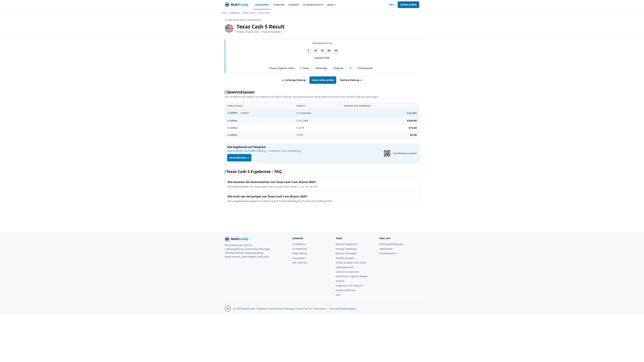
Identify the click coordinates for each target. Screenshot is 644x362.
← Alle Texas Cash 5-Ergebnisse (243, 19)
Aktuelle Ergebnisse (346, 244)
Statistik (340, 281)
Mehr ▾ (331, 4)
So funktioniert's (313, 4)
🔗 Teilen (304, 68)
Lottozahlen (262, 4)
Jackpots (294, 4)
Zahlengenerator (345, 267)
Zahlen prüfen (408, 4)
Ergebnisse (234, 12)
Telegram (338, 68)
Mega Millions (300, 253)
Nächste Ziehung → (351, 80)
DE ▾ (391, 4)
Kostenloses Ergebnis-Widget (351, 276)
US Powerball (299, 248)
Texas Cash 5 (249, 12)
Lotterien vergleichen (347, 271)
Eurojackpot (298, 258)
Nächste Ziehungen (346, 253)
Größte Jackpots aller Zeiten (351, 262)
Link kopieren (365, 68)
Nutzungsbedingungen (391, 244)
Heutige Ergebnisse (346, 248)
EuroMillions (299, 244)
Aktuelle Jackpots (345, 258)
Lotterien (278, 4)
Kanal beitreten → (239, 157)
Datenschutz (386, 248)
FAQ (338, 294)
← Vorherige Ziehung (294, 80)
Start (223, 12)
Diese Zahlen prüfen (323, 80)
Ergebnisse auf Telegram (349, 285)
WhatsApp (321, 68)
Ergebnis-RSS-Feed (346, 290)
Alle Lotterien (299, 262)
